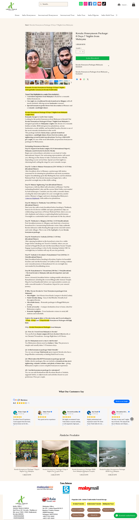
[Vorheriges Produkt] (10, 453)
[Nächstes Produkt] (128, 453)
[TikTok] (104, 4)
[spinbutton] (80, 51)
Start (27, 25)
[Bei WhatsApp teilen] (84, 79)
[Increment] (83, 51)
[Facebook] (90, 4)
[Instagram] (85, 4)
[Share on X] (88, 79)
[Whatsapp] (81, 4)
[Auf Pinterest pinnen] (80, 79)
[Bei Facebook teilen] (77, 79)
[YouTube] (99, 4)
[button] (133, 4)
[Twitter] (95, 4)
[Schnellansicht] (26, 453)
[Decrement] (77, 51)
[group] (69, 459)
